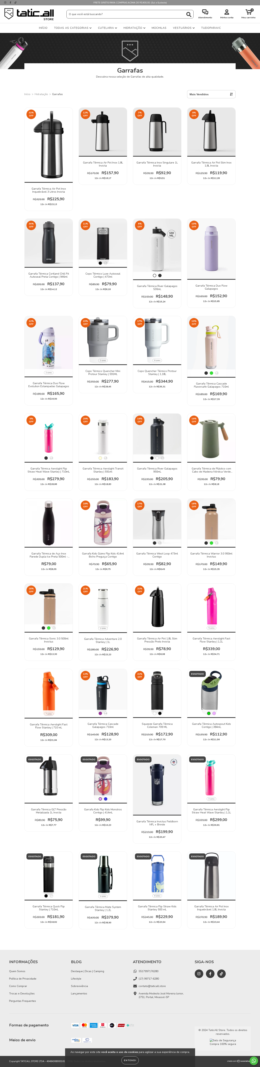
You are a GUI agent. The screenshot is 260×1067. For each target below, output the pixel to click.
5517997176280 (148, 971)
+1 (216, 373)
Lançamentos (79, 993)
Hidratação (41, 94)
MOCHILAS (159, 28)
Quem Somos (17, 971)
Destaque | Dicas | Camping (87, 971)
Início (27, 94)
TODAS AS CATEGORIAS (71, 28)
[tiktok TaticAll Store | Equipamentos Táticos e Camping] (15, 2)
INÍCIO (43, 28)
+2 (105, 263)
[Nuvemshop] (239, 1061)
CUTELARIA (106, 28)
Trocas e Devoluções (22, 993)
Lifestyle (76, 978)
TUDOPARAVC (211, 28)
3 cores (211, 799)
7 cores (49, 714)
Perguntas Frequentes (22, 1001)
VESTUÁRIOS (183, 28)
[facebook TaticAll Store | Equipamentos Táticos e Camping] (10, 2)
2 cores (49, 372)
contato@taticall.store (152, 986)
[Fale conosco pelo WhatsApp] (254, 1061)
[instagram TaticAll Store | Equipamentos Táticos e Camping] (5, 2)
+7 (51, 896)
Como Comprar (18, 986)
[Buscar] (188, 14)
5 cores (211, 628)
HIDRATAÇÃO (133, 28)
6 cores (157, 360)
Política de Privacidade (22, 978)
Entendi (130, 1060)
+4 (51, 458)
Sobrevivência (79, 986)
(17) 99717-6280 (149, 978)
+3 (105, 458)
